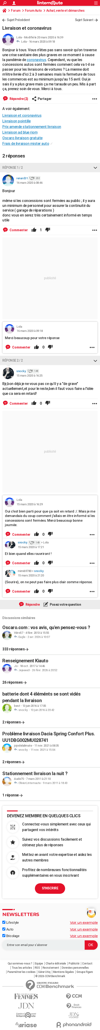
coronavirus (36, 60)
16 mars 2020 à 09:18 (42, 41)
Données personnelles (75, 967)
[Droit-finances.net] (74, 1006)
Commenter (18, 230)
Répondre (32, 604)
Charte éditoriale (56, 963)
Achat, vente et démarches (65, 10)
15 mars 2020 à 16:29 (30, 504)
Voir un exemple (84, 922)
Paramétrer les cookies (21, 972)
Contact (87, 963)
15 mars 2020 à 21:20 (31, 575)
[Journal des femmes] (26, 996)
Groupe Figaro (85, 972)
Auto (9, 929)
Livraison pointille (16, 121)
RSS (37, 967)
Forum (15, 10)
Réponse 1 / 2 (12, 167)
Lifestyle (12, 922)
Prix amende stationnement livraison (31, 127)
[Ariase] (26, 1024)
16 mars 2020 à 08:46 (29, 182)
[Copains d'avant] (26, 1015)
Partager (45, 99)
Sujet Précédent (18, 20)
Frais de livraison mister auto (25, 143)
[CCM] (74, 996)
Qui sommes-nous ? (20, 963)
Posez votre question (65, 604)
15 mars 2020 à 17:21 (31, 547)
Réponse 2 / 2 (12, 360)
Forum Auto (33, 10)
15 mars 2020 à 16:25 (29, 375)
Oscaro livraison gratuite (22, 138)
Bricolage (12, 936)
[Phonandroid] (74, 1025)
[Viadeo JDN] (74, 1015)
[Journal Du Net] (26, 1006)
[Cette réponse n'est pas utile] (48, 230)
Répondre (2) (18, 99)
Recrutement (51, 967)
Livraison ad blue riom (19, 132)
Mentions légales (63, 972)
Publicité (74, 963)
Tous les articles (22, 967)
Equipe (39, 963)
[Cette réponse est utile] (34, 230)
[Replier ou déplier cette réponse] (95, 167)
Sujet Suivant (84, 20)
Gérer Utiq (44, 972)
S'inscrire (50, 888)
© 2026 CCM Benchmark (50, 976)
